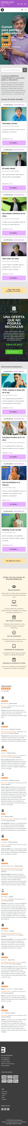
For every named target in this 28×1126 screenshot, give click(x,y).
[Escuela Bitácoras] (2, 10)
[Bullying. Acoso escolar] (14, 520)
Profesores (4, 1093)
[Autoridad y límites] (14, 114)
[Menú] (26, 10)
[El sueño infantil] (14, 159)
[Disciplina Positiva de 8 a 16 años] (14, 428)
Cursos (3, 1095)
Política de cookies (17, 1123)
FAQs (3, 1097)
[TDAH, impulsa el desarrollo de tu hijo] (14, 381)
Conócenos (4, 1091)
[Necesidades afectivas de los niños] (14, 204)
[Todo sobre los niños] (14, 249)
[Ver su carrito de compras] (22, 10)
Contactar (4, 1099)
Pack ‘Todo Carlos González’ (8, 731)
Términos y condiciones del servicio (11, 1122)
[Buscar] (24, 70)
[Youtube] (8, 1109)
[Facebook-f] (5, 1109)
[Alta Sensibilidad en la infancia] (14, 473)
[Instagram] (2, 1109)
